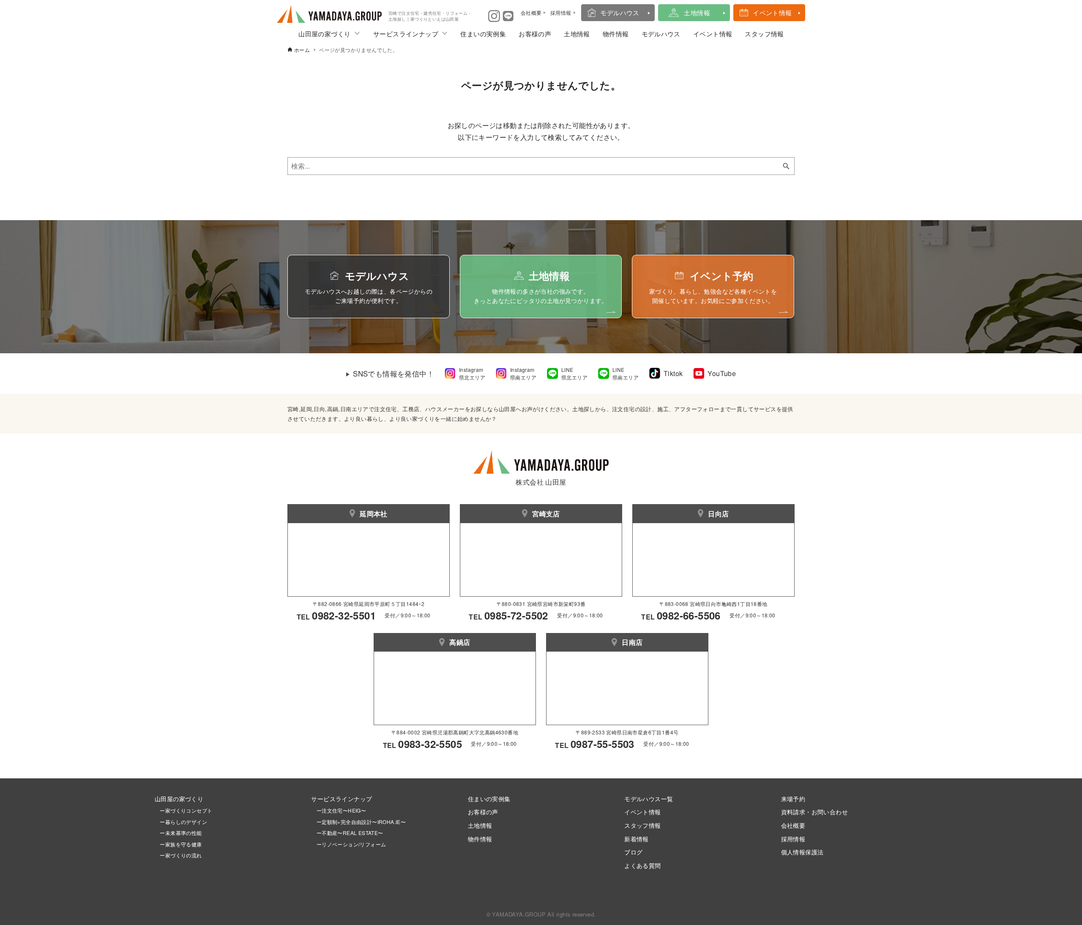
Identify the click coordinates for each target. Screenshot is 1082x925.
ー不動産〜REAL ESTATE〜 (347, 832)
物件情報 (616, 33)
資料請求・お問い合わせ (814, 811)
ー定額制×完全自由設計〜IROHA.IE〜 (361, 821)
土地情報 (697, 12)
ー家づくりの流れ (178, 855)
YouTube (722, 373)
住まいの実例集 (483, 33)
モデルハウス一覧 (648, 798)
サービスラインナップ (405, 33)
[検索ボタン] (786, 166)
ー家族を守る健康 (178, 844)
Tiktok (673, 373)
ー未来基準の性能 (178, 832)
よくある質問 (642, 865)
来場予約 (793, 798)
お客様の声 (535, 33)
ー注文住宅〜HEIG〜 (341, 810)
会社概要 (793, 825)
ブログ (633, 851)
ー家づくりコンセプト (183, 810)
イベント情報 (772, 12)
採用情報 (793, 838)
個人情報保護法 (802, 851)
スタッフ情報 (764, 33)
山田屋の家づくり (324, 33)
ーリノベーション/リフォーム (348, 844)
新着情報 (636, 838)
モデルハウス (619, 12)
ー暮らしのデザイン (183, 821)
